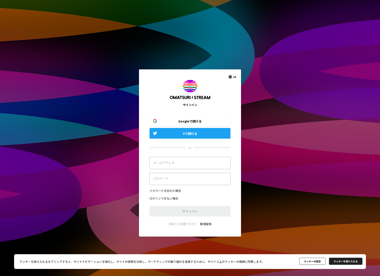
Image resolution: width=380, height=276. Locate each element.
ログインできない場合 (164, 198)
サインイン (190, 211)
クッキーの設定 (312, 261)
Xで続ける (190, 133)
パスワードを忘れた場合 (165, 191)
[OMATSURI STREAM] (190, 100)
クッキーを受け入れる (346, 261)
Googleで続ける (190, 121)
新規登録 (206, 224)
